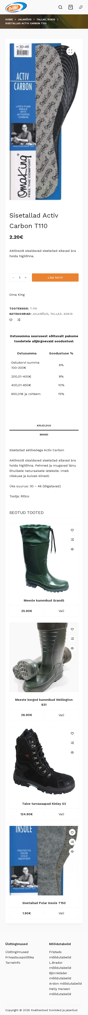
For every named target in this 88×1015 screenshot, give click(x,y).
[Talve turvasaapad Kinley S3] (44, 761)
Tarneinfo (12, 963)
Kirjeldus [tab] (44, 425)
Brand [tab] (44, 434)
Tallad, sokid (61, 313)
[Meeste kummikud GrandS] (44, 558)
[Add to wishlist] (10, 319)
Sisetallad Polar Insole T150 (44, 903)
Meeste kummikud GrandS (44, 600)
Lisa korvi (55, 277)
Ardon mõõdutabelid (65, 983)
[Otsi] (60, 7)
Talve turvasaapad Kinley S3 (44, 804)
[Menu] (81, 7)
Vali (61, 611)
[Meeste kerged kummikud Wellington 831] (44, 657)
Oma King (17, 295)
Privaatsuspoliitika (19, 957)
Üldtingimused (17, 952)
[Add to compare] (18, 319)
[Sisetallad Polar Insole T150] (44, 860)
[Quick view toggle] (72, 549)
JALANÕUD (40, 313)
